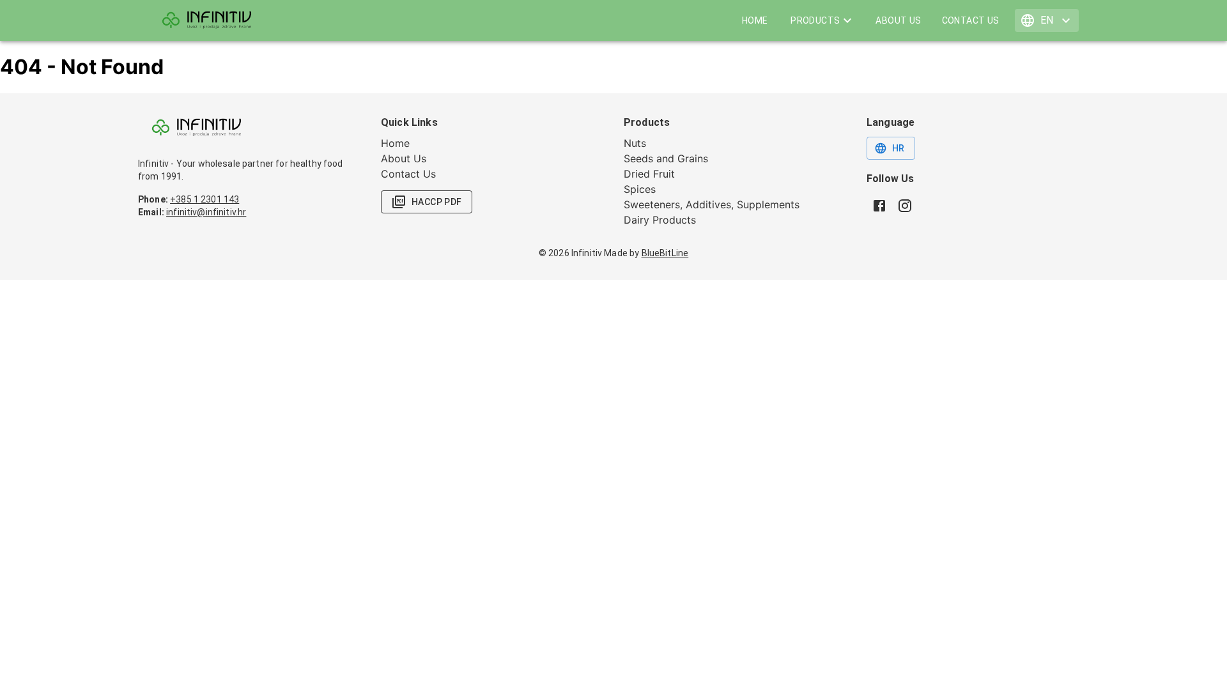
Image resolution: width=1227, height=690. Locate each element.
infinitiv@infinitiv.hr (206, 212)
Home (755, 20)
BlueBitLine (665, 253)
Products (815, 20)
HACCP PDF (437, 202)
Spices (640, 189)
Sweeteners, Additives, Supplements (711, 204)
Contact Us (970, 20)
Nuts (635, 143)
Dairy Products (660, 219)
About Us (898, 20)
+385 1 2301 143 (204, 199)
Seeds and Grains (666, 158)
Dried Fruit (649, 173)
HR (898, 148)
